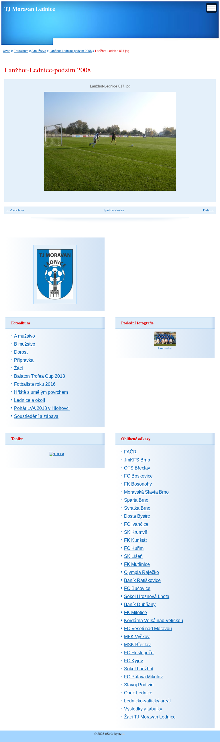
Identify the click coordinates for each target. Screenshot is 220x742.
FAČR (130, 451)
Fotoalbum (21, 50)
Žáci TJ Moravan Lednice (150, 716)
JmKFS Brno (137, 459)
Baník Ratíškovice (142, 580)
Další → (208, 210)
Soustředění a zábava (36, 416)
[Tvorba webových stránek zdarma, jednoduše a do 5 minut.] (124, 734)
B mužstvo (24, 344)
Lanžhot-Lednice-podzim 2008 (71, 50)
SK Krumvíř (135, 532)
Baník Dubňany (140, 604)
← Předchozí (15, 210)
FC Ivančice (136, 524)
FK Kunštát (135, 540)
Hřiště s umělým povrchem (41, 392)
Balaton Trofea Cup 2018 (39, 376)
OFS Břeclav (137, 468)
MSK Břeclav (137, 644)
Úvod (6, 50)
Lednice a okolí (29, 400)
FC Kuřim (134, 548)
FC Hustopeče (139, 652)
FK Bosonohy (138, 484)
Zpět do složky (113, 210)
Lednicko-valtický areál (147, 700)
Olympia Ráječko (141, 572)
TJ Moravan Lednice (29, 8)
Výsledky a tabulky (143, 708)
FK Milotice (135, 612)
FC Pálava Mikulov (143, 676)
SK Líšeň (133, 556)
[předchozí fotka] (13, 141)
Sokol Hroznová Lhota (146, 596)
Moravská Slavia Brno (146, 492)
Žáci (18, 368)
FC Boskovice (138, 476)
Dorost (21, 352)
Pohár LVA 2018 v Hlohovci (42, 408)
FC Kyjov (133, 660)
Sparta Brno (136, 500)
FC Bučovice (137, 588)
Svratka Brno (137, 508)
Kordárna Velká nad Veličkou (153, 620)
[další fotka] (206, 141)
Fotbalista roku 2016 (35, 384)
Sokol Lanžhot (138, 668)
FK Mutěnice (137, 564)
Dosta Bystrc (137, 516)
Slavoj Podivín (139, 684)
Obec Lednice (138, 692)
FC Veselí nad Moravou (148, 628)
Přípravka (24, 360)
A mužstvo (39, 50)
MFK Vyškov (137, 636)
